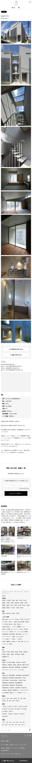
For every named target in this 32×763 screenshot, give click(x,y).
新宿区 (3, 600)
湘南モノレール (13, 692)
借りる (13, 7)
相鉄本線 (10, 690)
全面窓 (15, 621)
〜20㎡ (4, 722)
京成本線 (4, 690)
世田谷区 (17, 602)
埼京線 (20, 651)
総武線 (12, 651)
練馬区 (3, 602)
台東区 (28, 605)
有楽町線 (4, 664)
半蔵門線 (10, 664)
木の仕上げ (27, 619)
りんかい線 (20, 669)
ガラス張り (5, 621)
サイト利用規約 (21, 748)
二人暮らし (19, 639)
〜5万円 (4, 706)
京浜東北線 (17, 654)
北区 (12, 605)
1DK (8, 698)
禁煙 (19, 641)
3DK (10, 700)
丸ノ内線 (8, 662)
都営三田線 (11, 667)
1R (3, 698)
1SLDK (15, 698)
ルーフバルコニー (6, 636)
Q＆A (25, 744)
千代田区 (8, 600)
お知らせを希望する (17, 493)
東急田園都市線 (18, 682)
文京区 (15, 605)
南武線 (16, 651)
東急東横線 (5, 682)
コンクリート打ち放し (14, 619)
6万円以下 (4, 714)
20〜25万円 (24, 709)
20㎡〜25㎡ (9, 722)
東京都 (3, 613)
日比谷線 (18, 662)
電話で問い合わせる (9, 760)
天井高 (21, 619)
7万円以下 (10, 714)
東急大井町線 (5, 685)
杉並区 (12, 602)
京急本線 (12, 687)
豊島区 (8, 605)
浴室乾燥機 (5, 634)
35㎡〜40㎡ (5, 724)
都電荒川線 (15, 690)
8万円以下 (16, 714)
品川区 (24, 600)
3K (7, 700)
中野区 (8, 602)
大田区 (25, 602)
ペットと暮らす (6, 639)
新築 (3, 619)
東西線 (13, 662)
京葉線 (12, 654)
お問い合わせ (18, 753)
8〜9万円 (25, 706)
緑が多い (11, 624)
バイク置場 (5, 624)
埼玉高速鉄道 (24, 667)
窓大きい (11, 621)
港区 (17, 600)
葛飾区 (3, 607)
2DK (21, 698)
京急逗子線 (24, 687)
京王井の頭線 (5, 680)
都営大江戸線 (25, 664)
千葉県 (17, 613)
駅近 (15, 624)
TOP (2, 730)
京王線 (24, 677)
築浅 (6, 619)
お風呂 (13, 636)
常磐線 (8, 654)
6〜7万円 (14, 706)
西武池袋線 (18, 675)
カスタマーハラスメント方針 (7, 753)
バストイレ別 (20, 631)
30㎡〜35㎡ (22, 722)
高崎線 (22, 654)
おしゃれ (26, 641)
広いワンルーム (15, 629)
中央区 (20, 600)
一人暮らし (13, 639)
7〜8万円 (20, 706)
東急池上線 (12, 685)
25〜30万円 (5, 711)
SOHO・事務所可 (6, 641)
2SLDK (4, 700)
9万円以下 (22, 714)
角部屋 (8, 629)
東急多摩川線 (19, 685)
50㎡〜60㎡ (18, 724)
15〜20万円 (17, 709)
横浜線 (3, 654)
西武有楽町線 (25, 675)
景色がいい (19, 624)
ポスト (4, 11)
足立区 (19, 605)
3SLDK (17, 700)
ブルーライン (5, 669)
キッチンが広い (19, 636)
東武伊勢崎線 (12, 675)
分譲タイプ (14, 641)
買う (19, 7)
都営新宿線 (17, 667)
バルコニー (25, 634)
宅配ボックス (13, 631)
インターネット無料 (7, 644)
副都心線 (19, 664)
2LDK (24, 698)
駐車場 (27, 621)
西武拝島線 (11, 677)
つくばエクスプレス (24, 690)
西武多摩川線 (18, 677)
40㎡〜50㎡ (11, 724)
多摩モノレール (22, 692)
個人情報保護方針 (5, 750)
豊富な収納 (18, 634)
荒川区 (23, 605)
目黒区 (21, 602)
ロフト (23, 626)
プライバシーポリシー (24, 488)
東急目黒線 (11, 682)
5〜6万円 (9, 706)
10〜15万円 (11, 709)
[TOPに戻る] (29, 730)
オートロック (5, 631)
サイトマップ (14, 748)
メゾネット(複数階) (16, 626)
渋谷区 (13, 600)
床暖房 (26, 631)
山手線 (3, 651)
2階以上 (4, 629)
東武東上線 (5, 675)
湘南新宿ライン (6, 656)
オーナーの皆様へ (5, 744)
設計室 (11, 744)
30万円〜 (11, 711)
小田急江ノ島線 (22, 680)
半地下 (21, 629)
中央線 (8, 651)
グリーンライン (13, 669)
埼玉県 (13, 613)
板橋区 (3, 605)
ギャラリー (16, 744)
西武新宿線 (5, 677)
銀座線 (3, 662)
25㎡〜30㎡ (16, 722)
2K (18, 698)
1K (5, 698)
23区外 (21, 607)
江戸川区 (13, 607)
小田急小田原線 (13, 680)
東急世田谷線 (5, 687)
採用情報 (8, 748)
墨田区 (8, 607)
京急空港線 (17, 687)
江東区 (17, 607)
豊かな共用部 (21, 621)
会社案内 (3, 748)
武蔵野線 (25, 651)
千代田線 (23, 662)
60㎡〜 (23, 724)
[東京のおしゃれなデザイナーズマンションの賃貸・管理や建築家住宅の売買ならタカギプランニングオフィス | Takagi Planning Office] (16, 3)
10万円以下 (5, 716)
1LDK (11, 698)
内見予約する (24, 760)
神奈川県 (8, 613)
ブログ (21, 744)
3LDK (13, 700)
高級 (22, 641)
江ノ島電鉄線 (5, 692)
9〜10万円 (4, 709)
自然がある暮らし (6, 626)
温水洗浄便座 (12, 634)
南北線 (14, 664)
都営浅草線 (5, 667)
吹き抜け (26, 629)
